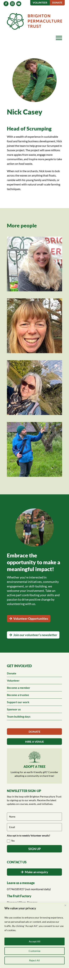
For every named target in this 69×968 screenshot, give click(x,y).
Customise (34, 950)
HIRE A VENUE (34, 741)
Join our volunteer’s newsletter (35, 635)
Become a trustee (18, 694)
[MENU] (59, 38)
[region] (34, 935)
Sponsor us (14, 709)
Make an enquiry (36, 872)
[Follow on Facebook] (6, 3)
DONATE (34, 731)
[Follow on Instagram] (12, 3)
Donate (11, 673)
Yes (13, 840)
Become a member (18, 687)
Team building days (18, 716)
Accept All (34, 941)
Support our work (18, 702)
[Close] (65, 905)
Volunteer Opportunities (30, 618)
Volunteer (13, 680)
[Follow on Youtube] (18, 3)
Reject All (34, 960)
